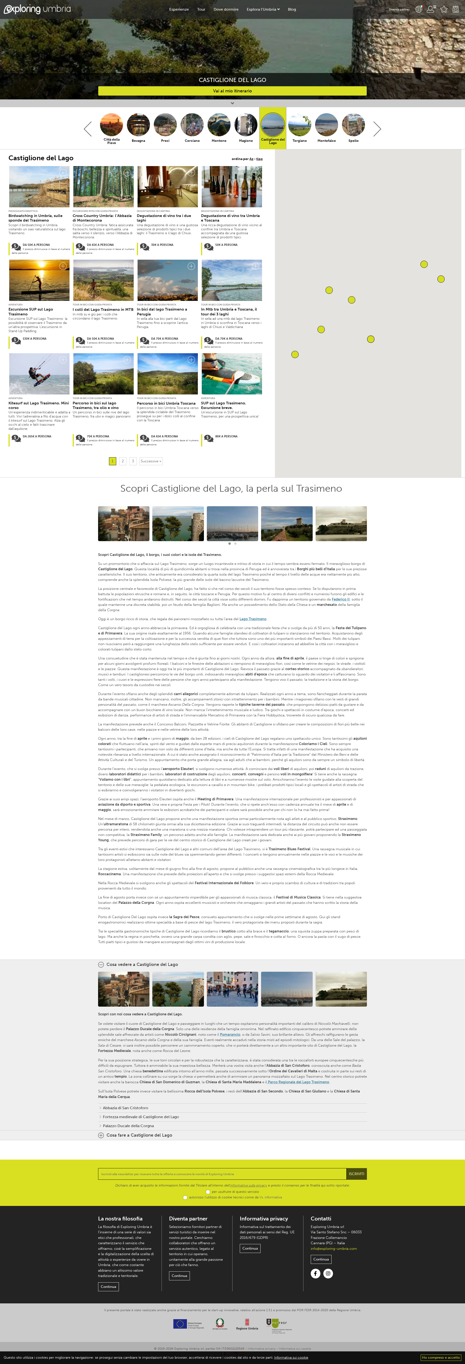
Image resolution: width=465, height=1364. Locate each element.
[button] (424, 264)
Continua (108, 1286)
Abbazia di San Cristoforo (125, 1108)
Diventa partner (399, 9)
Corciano (192, 141)
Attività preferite (444, 9)
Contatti (321, 1218)
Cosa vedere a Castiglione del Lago (142, 964)
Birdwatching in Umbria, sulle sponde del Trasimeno (35, 218)
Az (251, 159)
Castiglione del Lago (273, 141)
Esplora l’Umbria (261, 9)
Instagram (328, 1273)
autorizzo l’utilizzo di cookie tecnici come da (235, 1197)
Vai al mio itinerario (232, 91)
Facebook (315, 1273)
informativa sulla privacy (248, 1185)
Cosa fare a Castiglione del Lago (139, 1135)
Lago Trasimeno (253, 619)
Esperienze (179, 9)
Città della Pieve (112, 141)
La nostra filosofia (120, 1218)
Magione (246, 141)
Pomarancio (230, 1034)
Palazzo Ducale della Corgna (128, 1125)
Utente (431, 9)
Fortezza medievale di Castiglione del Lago (141, 1117)
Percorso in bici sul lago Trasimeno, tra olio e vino (96, 405)
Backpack (455, 9)
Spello (354, 141)
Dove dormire (226, 9)
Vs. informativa (270, 1197)
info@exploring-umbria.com (334, 1248)
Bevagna (138, 141)
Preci (165, 141)
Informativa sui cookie (295, 1348)
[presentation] (87, 128)
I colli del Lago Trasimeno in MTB (103, 309)
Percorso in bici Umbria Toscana (166, 403)
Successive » (151, 461)
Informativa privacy (264, 1218)
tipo (259, 159)
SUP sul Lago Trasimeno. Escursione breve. (223, 405)
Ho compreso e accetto (441, 1358)
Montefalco (327, 141)
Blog (292, 9)
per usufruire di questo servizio (235, 1192)
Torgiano (300, 141)
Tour (201, 9)
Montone (219, 141)
